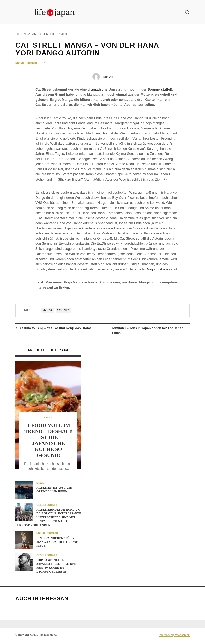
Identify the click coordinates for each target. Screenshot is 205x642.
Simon (108, 76)
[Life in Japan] (55, 12)
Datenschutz (182, 634)
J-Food (48, 417)
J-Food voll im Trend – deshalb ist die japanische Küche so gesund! (48, 440)
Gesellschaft (46, 505)
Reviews (63, 310)
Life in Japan (25, 33)
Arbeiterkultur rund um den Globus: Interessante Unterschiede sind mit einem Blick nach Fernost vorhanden (48, 517)
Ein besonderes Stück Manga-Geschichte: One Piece (57, 541)
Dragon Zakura (157, 269)
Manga (48, 310)
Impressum (166, 634)
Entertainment (56, 33)
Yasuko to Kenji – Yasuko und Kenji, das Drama (56, 328)
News (40, 483)
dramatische (97, 89)
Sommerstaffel (159, 89)
